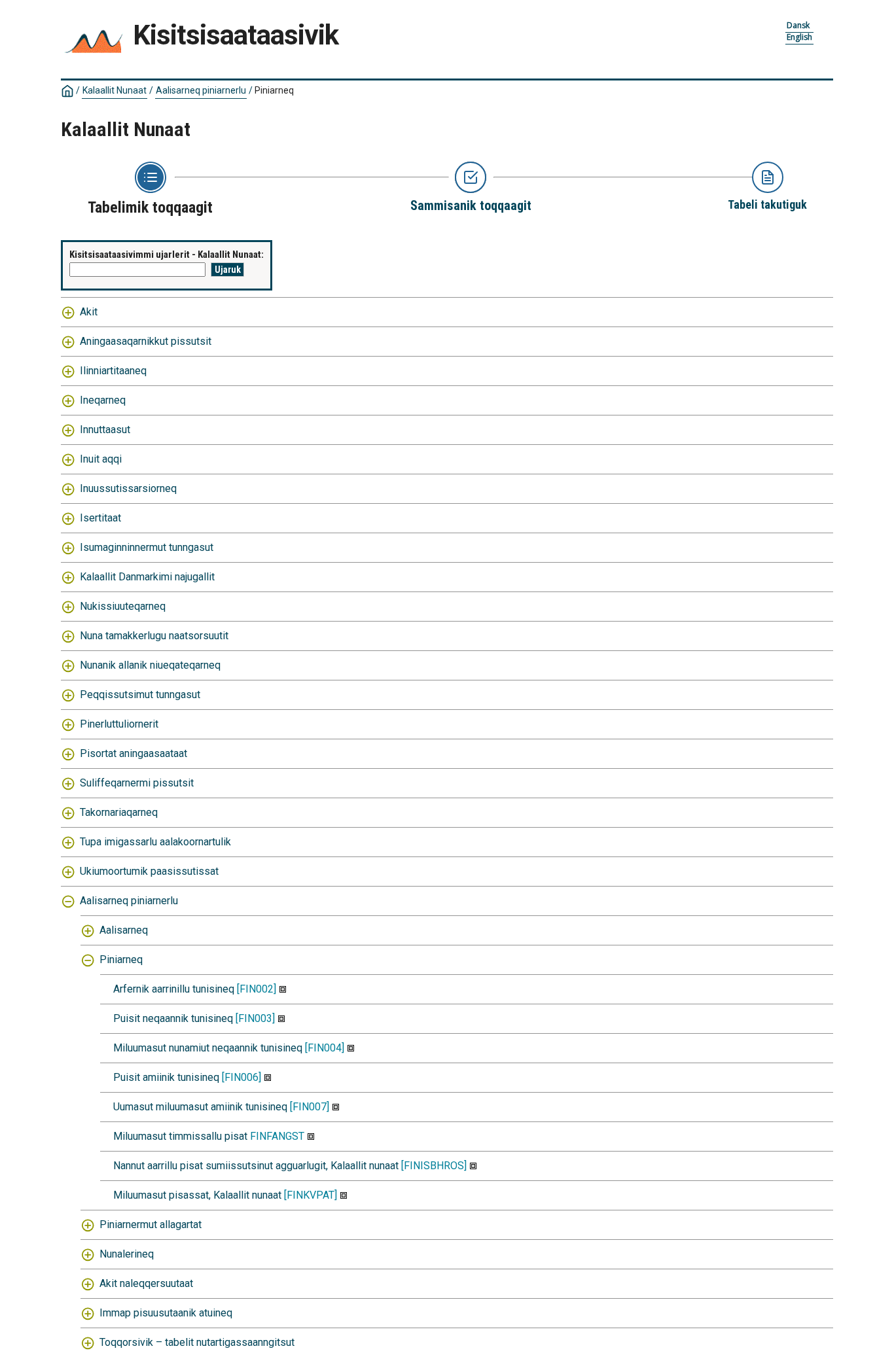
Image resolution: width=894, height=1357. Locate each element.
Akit (89, 312)
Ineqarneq (103, 400)
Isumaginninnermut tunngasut (146, 547)
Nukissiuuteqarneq (123, 606)
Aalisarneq (123, 930)
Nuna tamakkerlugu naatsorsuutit (154, 635)
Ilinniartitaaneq (113, 370)
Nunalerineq (126, 1254)
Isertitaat (100, 518)
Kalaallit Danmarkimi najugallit (147, 577)
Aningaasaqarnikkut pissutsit (145, 341)
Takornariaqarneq (119, 812)
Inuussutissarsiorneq (128, 488)
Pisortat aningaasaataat (133, 753)
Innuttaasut (105, 429)
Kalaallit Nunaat (114, 90)
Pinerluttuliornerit (119, 724)
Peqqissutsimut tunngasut (140, 694)
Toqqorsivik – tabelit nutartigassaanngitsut (197, 1342)
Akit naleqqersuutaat (146, 1283)
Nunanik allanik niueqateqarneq (150, 665)
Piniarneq (121, 959)
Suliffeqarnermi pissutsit (137, 783)
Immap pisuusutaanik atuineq (165, 1313)
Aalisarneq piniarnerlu (201, 90)
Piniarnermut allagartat (150, 1224)
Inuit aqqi (101, 459)
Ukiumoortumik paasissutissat (149, 871)
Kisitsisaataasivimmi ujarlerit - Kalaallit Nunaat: (166, 254)
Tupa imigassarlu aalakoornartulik (155, 842)
